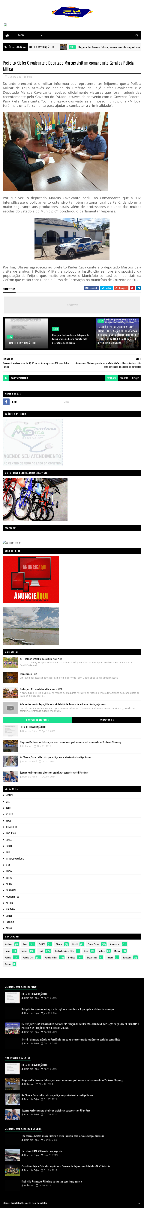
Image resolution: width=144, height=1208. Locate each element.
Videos (9, 928)
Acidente (9, 795)
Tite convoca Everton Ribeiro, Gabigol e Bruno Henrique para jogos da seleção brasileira (63, 1136)
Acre (55, 47)
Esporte (9, 846)
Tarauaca (10, 921)
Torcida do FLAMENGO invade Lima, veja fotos (43, 1151)
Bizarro (9, 814)
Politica (9, 903)
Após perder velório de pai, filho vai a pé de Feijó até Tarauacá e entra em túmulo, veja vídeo (63, 704)
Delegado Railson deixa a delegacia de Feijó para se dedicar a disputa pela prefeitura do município (70, 339)
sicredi (9, 915)
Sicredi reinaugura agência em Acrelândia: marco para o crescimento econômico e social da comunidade (71, 1039)
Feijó (29, 76)
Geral (8, 864)
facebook (111, 378)
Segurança (10, 909)
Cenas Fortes (11, 826)
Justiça (9, 871)
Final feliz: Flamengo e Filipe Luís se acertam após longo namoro (52, 1181)
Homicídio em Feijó (28, 674)
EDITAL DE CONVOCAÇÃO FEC (21, 343)
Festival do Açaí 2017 (15, 858)
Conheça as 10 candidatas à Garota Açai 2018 (41, 689)
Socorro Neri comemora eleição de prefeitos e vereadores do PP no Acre (54, 772)
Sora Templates (39, 1202)
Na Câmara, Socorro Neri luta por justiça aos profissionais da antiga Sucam (55, 757)
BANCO (8, 808)
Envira (8, 839)
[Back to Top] (139, 1203)
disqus (135, 378)
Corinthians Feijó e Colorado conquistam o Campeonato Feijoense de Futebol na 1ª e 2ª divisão (66, 1166)
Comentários (107, 720)
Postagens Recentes (37, 720)
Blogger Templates (12, 1202)
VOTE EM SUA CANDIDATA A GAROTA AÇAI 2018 (41, 659)
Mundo (9, 877)
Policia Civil (11, 890)
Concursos (11, 833)
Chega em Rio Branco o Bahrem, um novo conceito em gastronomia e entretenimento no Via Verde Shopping (70, 742)
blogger (124, 378)
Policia (9, 884)
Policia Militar (12, 896)
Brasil (8, 820)
